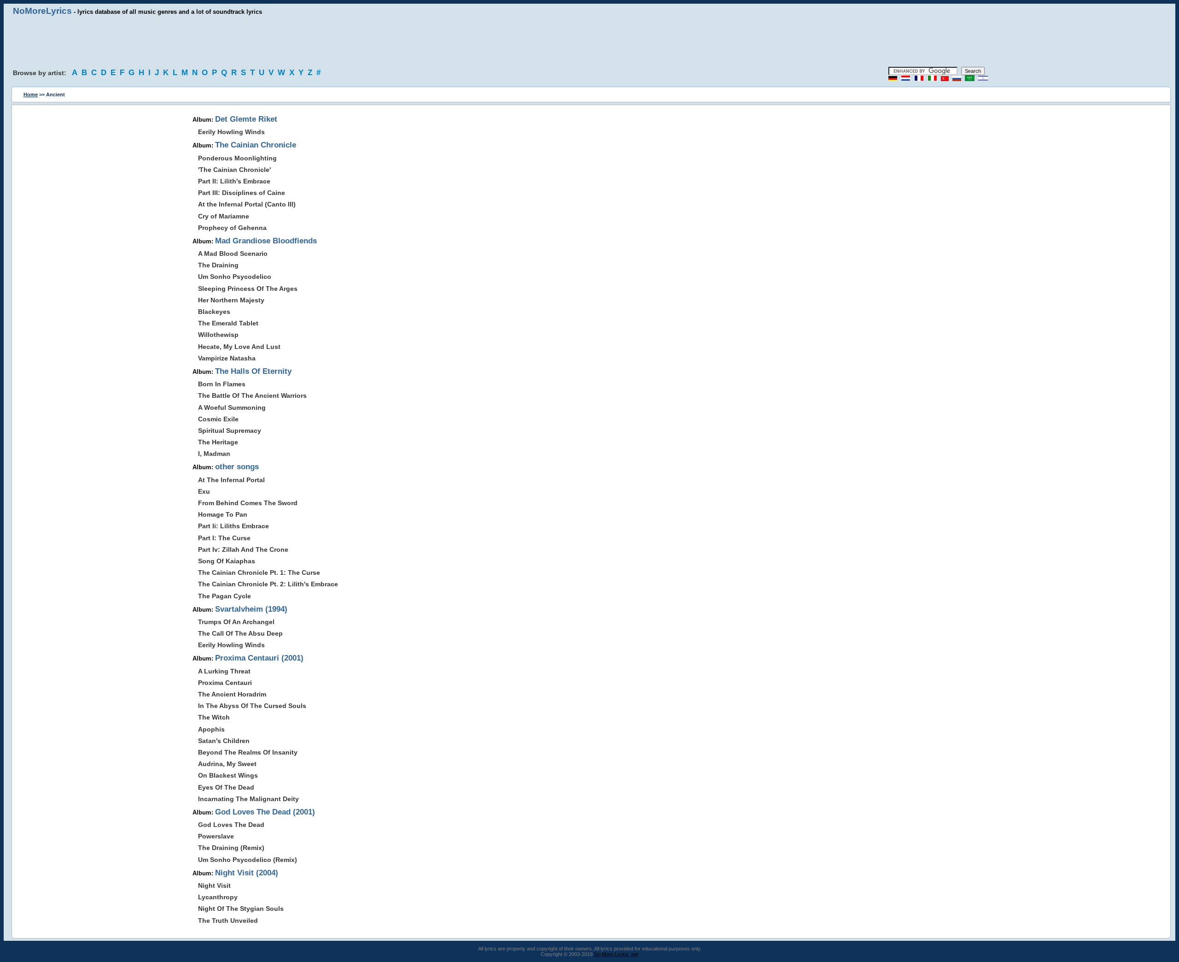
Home (30, 94)
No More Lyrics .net (616, 954)
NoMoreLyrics (42, 11)
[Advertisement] (589, 41)
